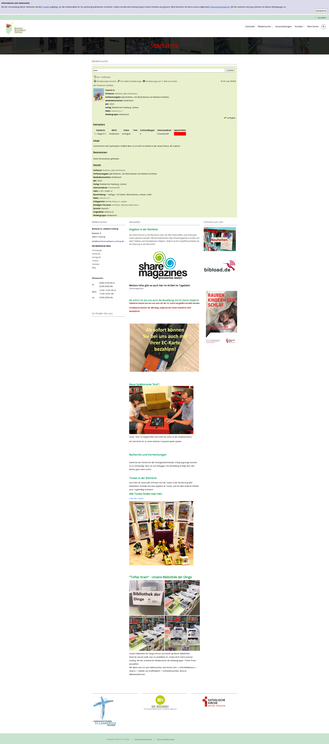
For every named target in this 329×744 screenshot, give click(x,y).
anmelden (322, 17)
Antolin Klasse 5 (113, 201)
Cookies (46, 7)
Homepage (97, 250)
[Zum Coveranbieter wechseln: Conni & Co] (98, 94)
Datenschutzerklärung (220, 7)
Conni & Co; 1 (117, 111)
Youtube (95, 264)
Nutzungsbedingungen (166, 739)
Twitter (95, 260)
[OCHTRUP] (15, 28)
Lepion (124, 201)
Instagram (96, 257)
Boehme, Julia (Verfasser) (126, 93)
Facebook (96, 253)
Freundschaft (114, 187)
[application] (265, 26)
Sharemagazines (136, 288)
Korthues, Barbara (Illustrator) (125, 205)
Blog (94, 267)
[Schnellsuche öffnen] (323, 26)
